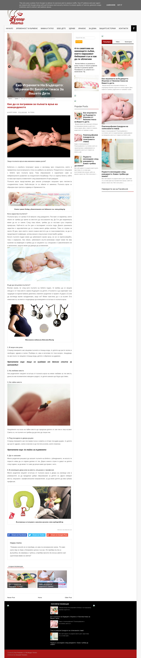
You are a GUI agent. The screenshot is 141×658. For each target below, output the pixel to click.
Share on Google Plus (59, 535)
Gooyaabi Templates (21, 655)
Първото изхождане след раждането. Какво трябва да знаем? (86, 161)
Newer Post (11, 597)
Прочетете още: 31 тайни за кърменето (26, 450)
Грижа (32, 112)
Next (70, 66)
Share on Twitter (38, 535)
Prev (9, 66)
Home (40, 597)
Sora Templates (18, 652)
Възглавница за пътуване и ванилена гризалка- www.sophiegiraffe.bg (39, 522)
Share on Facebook (19, 535)
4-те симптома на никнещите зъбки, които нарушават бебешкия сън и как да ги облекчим (85, 53)
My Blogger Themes (31, 652)
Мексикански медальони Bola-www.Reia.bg (39, 340)
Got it (119, 5)
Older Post (68, 597)
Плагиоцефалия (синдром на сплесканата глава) (90, 138)
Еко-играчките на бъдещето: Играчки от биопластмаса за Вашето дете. (85, 117)
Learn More (110, 5)
